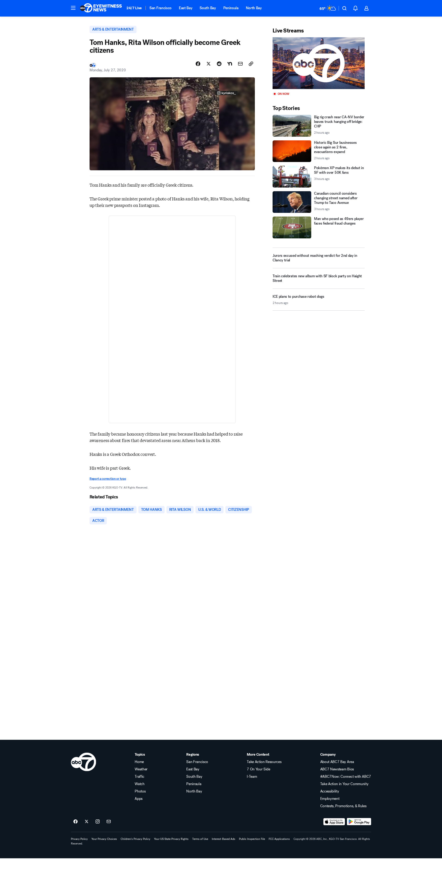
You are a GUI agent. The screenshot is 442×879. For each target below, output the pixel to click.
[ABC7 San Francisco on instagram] (97, 821)
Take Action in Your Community (344, 784)
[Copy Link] (251, 64)
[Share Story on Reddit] (219, 64)
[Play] (319, 63)
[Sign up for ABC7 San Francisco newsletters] (108, 821)
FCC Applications (279, 839)
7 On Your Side (258, 769)
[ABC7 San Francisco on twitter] (86, 821)
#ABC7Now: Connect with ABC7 (345, 776)
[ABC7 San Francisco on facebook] (75, 821)
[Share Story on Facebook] (198, 64)
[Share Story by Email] (240, 64)
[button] (73, 7)
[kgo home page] (83, 762)
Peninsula (230, 8)
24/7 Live (134, 8)
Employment (330, 799)
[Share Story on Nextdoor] (230, 64)
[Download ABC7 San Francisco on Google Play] (359, 821)
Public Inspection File (252, 839)
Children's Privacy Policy (135, 839)
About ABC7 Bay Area (337, 762)
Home (139, 762)
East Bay (185, 8)
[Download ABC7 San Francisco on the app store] (334, 821)
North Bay (254, 8)
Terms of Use (200, 839)
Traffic (139, 776)
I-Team (252, 776)
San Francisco (160, 8)
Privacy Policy (79, 839)
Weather (141, 769)
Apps (138, 799)
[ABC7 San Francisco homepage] (101, 8)
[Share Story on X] (208, 64)
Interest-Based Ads (223, 839)
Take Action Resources (264, 762)
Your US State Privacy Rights (171, 839)
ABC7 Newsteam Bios (337, 769)
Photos (140, 791)
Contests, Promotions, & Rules (343, 806)
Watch (139, 784)
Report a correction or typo (108, 479)
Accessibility (329, 791)
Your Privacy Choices (104, 839)
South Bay (208, 8)
